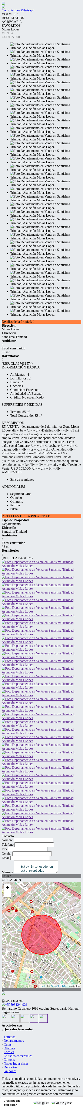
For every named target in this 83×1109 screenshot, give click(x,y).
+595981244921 (16, 1004)
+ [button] (7, 887)
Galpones (10, 1071)
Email (6, 858)
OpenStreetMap (59, 986)
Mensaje (7, 872)
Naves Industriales (16, 1063)
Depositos (10, 1067)
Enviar (6, 876)
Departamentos (14, 1040)
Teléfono (8, 844)
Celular (6, 853)
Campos (9, 1059)
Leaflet (43, 986)
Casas (7, 1044)
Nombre (7, 840)
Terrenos (9, 1037)
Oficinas (9, 1048)
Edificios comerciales (18, 1056)
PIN (4, 849)
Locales (9, 1052)
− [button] (7, 894)
